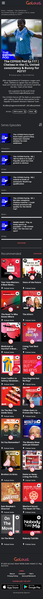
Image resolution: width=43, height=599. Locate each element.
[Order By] (40, 124)
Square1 (27, 593)
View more (21, 243)
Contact (22, 574)
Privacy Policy (12, 576)
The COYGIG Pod (20, 10)
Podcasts (10, 10)
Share (31, 111)
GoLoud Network (29, 576)
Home (3, 10)
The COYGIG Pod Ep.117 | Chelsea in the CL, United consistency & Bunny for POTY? (18, 13)
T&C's (31, 574)
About (12, 574)
